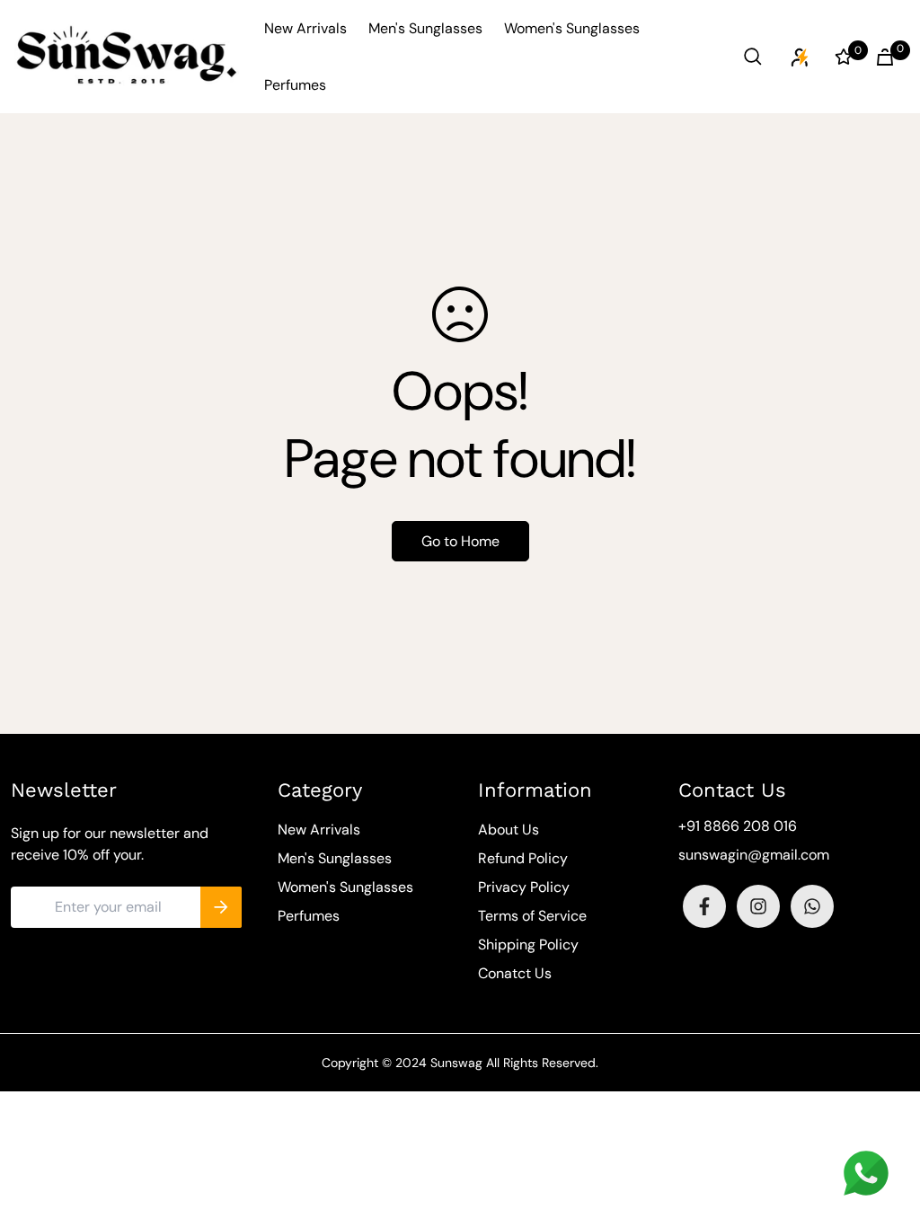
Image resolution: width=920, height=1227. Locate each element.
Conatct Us (515, 973)
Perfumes (295, 84)
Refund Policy (523, 858)
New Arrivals (305, 28)
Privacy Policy (524, 887)
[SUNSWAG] (126, 56)
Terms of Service (532, 915)
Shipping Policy (528, 944)
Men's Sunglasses (425, 28)
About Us (508, 829)
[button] (881, 57)
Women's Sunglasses (572, 28)
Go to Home (460, 541)
